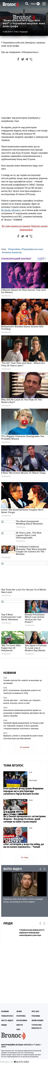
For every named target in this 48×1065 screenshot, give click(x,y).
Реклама (36, 1016)
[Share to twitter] (22, 59)
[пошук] (26, 3)
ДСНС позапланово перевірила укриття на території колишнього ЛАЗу (22, 691)
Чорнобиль (15, 249)
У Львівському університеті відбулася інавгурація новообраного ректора (31, 932)
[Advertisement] (24, 89)
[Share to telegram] (27, 59)
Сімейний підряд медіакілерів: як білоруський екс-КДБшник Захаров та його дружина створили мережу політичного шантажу (23, 726)
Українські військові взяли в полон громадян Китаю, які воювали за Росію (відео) (23, 900)
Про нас (35, 1011)
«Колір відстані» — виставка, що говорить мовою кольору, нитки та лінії (22, 701)
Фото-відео (7, 1020)
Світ (18, 1029)
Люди (4, 1025)
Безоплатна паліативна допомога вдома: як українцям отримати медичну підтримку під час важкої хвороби (24, 713)
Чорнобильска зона (33, 249)
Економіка (21, 1020)
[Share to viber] (31, 59)
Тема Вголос (7, 1016)
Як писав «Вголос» (11, 210)
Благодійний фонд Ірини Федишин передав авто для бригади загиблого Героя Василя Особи (23, 791)
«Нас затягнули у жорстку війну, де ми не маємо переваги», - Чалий (23, 845)
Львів (19, 1011)
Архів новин (37, 1020)
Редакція (23, 32)
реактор (17, 252)
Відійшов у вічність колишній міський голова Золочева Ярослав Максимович (23, 737)
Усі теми (24, 857)
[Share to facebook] (18, 59)
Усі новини (24, 747)
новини (7, 252)
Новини (5, 1011)
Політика (20, 1016)
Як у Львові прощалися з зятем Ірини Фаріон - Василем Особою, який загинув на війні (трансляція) (24, 819)
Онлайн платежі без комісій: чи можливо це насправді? (22, 681)
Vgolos (11, 4)
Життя (19, 1025)
